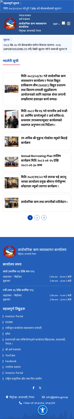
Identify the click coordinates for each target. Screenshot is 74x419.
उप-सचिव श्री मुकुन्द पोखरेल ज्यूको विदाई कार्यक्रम (44, 140)
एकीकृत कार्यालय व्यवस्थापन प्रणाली (23, 328)
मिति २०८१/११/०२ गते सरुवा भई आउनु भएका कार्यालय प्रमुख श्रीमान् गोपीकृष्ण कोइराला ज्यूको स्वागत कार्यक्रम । (43, 182)
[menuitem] (37, 277)
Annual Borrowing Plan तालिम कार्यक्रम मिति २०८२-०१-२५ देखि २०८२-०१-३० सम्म (41, 161)
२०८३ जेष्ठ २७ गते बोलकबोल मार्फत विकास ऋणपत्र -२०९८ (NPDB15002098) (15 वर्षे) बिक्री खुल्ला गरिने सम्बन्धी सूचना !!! (35, 47)
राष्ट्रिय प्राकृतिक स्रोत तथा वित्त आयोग (23, 379)
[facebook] (33, 388)
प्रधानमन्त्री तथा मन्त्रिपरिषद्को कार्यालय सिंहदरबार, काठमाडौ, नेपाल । (35, 341)
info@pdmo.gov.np (57, 397)
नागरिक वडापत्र (12, 367)
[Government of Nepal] (10, 24)
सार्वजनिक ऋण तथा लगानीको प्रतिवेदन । (44, 202)
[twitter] (40, 388)
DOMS (9, 322)
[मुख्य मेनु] (69, 24)
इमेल (7, 334)
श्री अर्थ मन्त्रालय (13, 349)
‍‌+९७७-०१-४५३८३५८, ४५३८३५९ (39, 403)
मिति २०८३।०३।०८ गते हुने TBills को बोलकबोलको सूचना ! (32, 8)
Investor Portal (14, 316)
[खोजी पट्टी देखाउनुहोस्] (63, 23)
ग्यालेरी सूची (10, 61)
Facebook (10, 361)
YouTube (10, 355)
